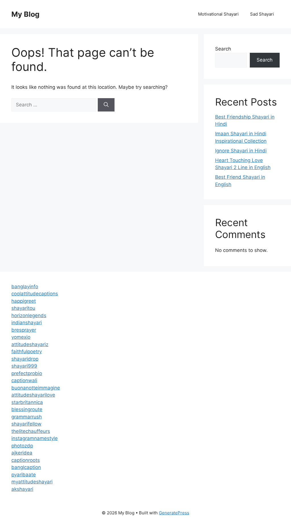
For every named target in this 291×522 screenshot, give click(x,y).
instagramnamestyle (34, 438)
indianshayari (26, 322)
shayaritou (23, 308)
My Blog (25, 14)
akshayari (22, 489)
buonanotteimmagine (35, 388)
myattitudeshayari (32, 482)
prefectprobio (26, 373)
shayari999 (24, 366)
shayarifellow (26, 424)
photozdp (22, 446)
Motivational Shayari (218, 14)
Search (223, 49)
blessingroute (26, 409)
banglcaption (26, 467)
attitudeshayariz (29, 344)
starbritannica (27, 402)
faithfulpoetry (26, 351)
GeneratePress (174, 512)
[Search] (106, 105)
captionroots (25, 460)
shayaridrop (24, 359)
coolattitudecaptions (34, 293)
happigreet (23, 301)
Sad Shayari (262, 14)
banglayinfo (24, 286)
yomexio (20, 337)
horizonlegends (28, 315)
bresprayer (23, 330)
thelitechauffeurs (30, 431)
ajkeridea (21, 453)
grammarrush (26, 417)
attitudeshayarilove (33, 395)
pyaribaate (23, 474)
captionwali (24, 380)
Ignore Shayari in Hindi (241, 150)
